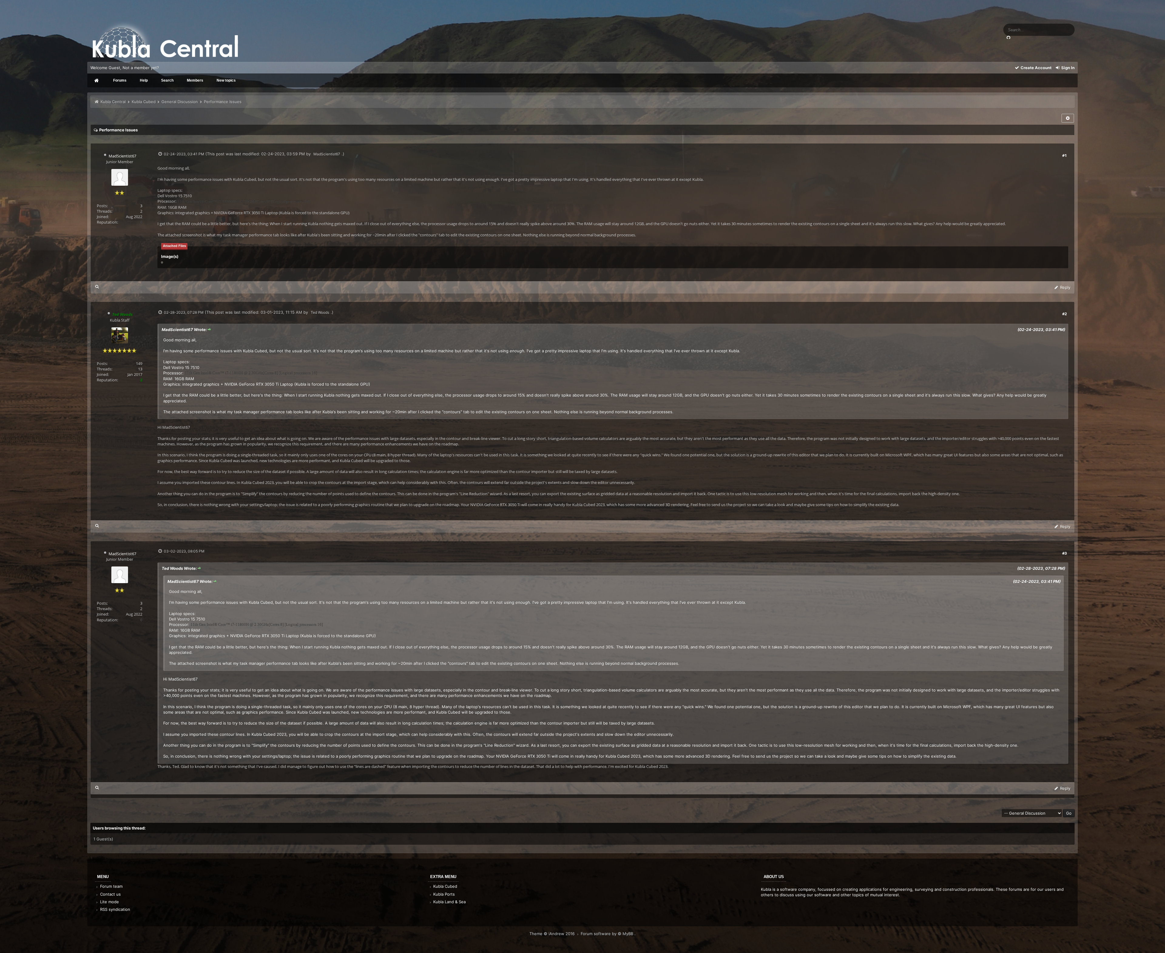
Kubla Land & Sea (449, 901)
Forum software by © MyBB (607, 933)
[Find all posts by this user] (97, 286)
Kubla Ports (443, 894)
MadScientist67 (122, 156)
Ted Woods (320, 312)
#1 (1064, 155)
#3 (1064, 553)
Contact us (110, 894)
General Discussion (179, 101)
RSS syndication (114, 909)
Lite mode (109, 901)
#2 (1064, 313)
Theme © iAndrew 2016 (552, 933)
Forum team (111, 886)
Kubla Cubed (144, 101)
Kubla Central (113, 101)
